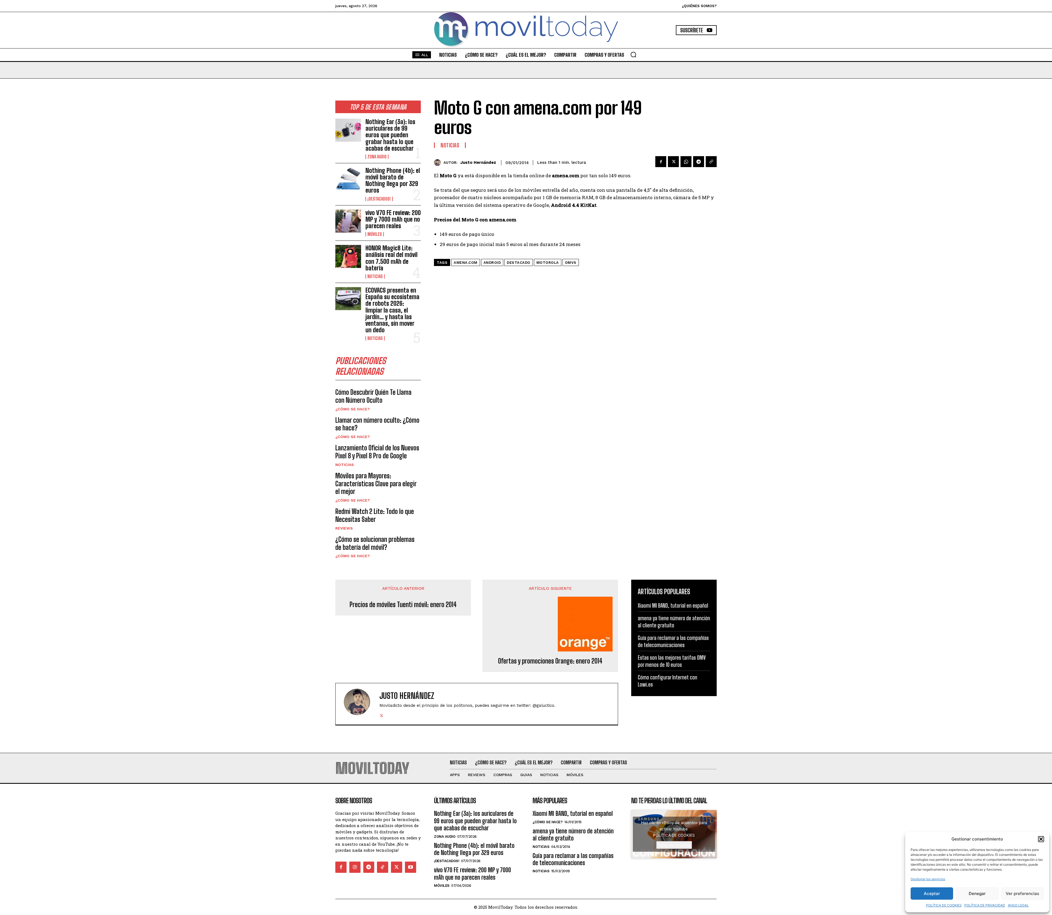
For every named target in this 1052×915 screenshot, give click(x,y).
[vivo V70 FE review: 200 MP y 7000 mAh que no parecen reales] (348, 221)
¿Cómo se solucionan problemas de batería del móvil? (374, 543)
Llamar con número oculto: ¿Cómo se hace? (377, 424)
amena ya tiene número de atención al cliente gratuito (674, 621)
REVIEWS (344, 528)
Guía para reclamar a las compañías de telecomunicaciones (673, 641)
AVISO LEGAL (1018, 905)
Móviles (374, 234)
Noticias (375, 276)
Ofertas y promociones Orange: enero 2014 (550, 661)
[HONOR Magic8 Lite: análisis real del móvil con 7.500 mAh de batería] (348, 256)
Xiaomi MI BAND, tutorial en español (673, 605)
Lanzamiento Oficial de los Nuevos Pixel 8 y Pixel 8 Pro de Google (377, 452)
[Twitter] (673, 161)
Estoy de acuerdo (674, 845)
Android (492, 263)
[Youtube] (410, 867)
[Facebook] (660, 161)
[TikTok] (382, 867)
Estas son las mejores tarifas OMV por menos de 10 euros (672, 661)
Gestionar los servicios (928, 879)
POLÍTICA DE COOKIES (944, 905)
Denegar (977, 893)
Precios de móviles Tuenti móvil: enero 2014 (403, 604)
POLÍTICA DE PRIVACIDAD (984, 905)
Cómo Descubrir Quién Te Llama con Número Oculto (373, 396)
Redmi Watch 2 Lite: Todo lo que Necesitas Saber (374, 515)
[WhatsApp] (686, 161)
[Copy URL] (711, 161)
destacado (518, 263)
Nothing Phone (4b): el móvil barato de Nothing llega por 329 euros (392, 180)
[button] (1041, 839)
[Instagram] (355, 867)
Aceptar (932, 893)
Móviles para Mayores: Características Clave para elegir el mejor (376, 484)
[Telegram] (698, 161)
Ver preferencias (1022, 893)
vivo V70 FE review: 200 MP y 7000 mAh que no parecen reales (393, 219)
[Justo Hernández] (439, 162)
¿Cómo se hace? (352, 409)
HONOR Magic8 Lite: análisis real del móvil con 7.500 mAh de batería (391, 258)
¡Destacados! (379, 199)
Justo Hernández (478, 162)
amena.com (466, 263)
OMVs (570, 263)
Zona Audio (377, 157)
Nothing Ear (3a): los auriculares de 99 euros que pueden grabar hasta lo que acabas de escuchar (390, 135)
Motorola (547, 263)
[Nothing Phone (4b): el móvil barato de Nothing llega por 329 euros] (348, 178)
